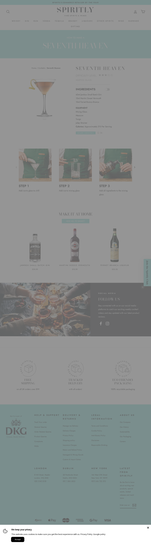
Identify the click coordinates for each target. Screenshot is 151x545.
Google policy (99, 534)
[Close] (148, 527)
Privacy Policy (86, 534)
